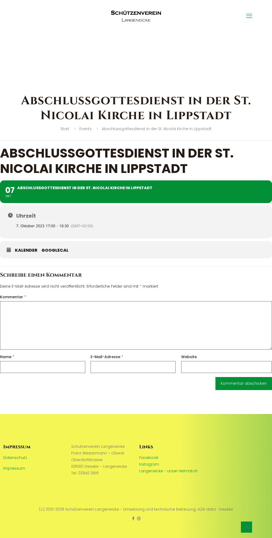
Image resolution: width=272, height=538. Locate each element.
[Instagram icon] (139, 518)
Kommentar (13, 297)
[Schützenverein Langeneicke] (136, 16)
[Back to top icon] (246, 527)
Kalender (26, 250)
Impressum (14, 468)
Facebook (148, 457)
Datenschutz (15, 457)
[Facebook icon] (133, 518)
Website (189, 356)
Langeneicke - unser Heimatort (168, 471)
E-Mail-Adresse (107, 356)
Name (7, 356)
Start (65, 128)
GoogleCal (55, 250)
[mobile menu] (249, 15)
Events (85, 128)
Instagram (149, 464)
